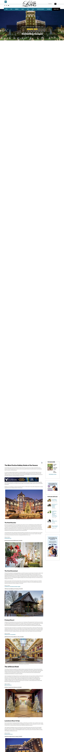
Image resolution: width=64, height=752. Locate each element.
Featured (35, 29)
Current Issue (56, 9)
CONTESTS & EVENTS (40, 9)
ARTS (28, 9)
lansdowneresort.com (9, 734)
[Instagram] (7, 5)
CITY (11, 9)
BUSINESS (16, 9)
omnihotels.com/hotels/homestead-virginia (12, 586)
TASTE (6, 9)
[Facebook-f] (5, 5)
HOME (33, 9)
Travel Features (30, 29)
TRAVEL (22, 9)
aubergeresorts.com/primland (10, 634)
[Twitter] (9, 5)
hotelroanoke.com (8, 538)
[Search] (55, 4)
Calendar (48, 9)
